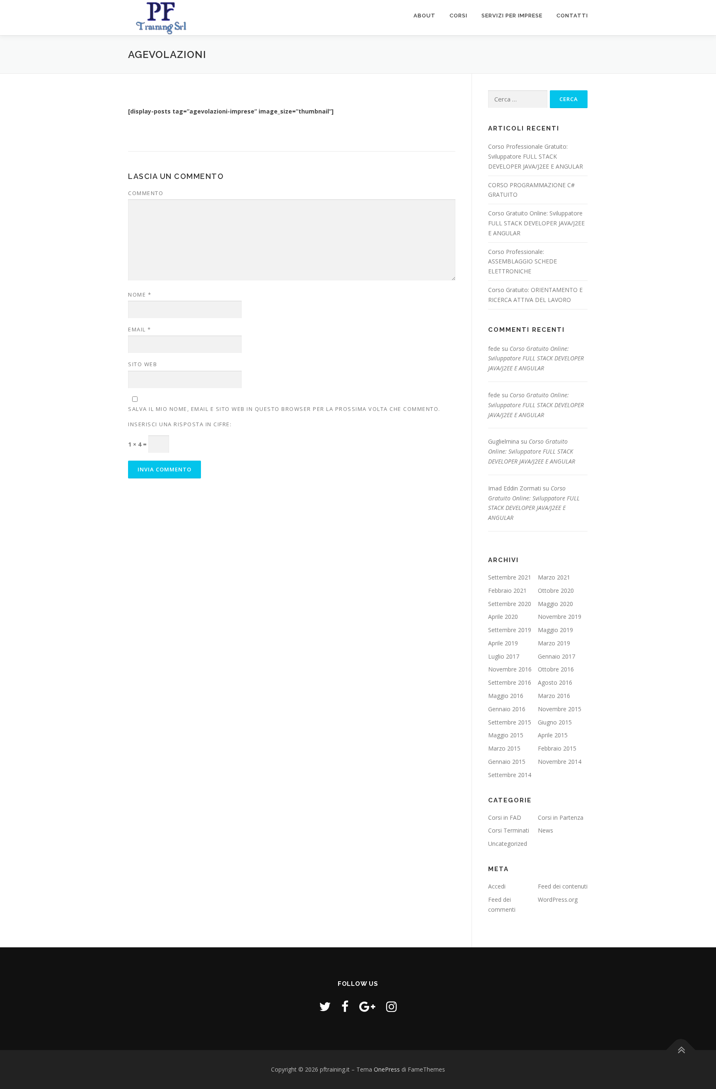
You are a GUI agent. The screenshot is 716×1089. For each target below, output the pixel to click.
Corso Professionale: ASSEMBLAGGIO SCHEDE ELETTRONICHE (522, 261)
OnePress (387, 1069)
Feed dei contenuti (563, 886)
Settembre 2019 (509, 630)
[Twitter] (325, 1006)
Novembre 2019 (559, 617)
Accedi (497, 886)
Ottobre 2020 (556, 590)
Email (139, 329)
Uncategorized (507, 844)
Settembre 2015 (509, 722)
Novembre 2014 (559, 761)
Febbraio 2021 (507, 590)
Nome (139, 294)
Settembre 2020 (509, 604)
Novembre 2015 (559, 709)
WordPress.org (558, 899)
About (424, 15)
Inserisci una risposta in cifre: (180, 424)
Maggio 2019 (555, 630)
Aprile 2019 (503, 643)
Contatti (572, 15)
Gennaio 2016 (506, 709)
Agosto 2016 (555, 682)
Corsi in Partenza (560, 817)
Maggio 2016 (505, 696)
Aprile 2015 (553, 735)
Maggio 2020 (555, 604)
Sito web (142, 364)
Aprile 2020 (503, 617)
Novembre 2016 (510, 669)
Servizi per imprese (511, 15)
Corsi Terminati (508, 830)
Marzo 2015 (504, 748)
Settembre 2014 (509, 775)
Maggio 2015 (505, 735)
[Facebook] (344, 1006)
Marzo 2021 (554, 577)
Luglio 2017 (503, 656)
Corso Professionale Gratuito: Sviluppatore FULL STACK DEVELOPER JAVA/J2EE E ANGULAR (535, 156)
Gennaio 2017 (556, 656)
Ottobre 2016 (556, 669)
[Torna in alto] (681, 1050)
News (545, 830)
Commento (145, 193)
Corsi (458, 15)
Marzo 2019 (554, 643)
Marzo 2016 (554, 696)
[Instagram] (391, 1006)
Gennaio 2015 (506, 761)
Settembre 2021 (509, 577)
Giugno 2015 (555, 722)
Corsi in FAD (504, 817)
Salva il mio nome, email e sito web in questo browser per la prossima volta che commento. (284, 409)
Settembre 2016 (509, 682)
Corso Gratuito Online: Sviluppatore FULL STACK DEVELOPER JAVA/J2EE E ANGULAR (536, 223)
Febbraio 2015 (557, 748)
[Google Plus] (367, 1006)
